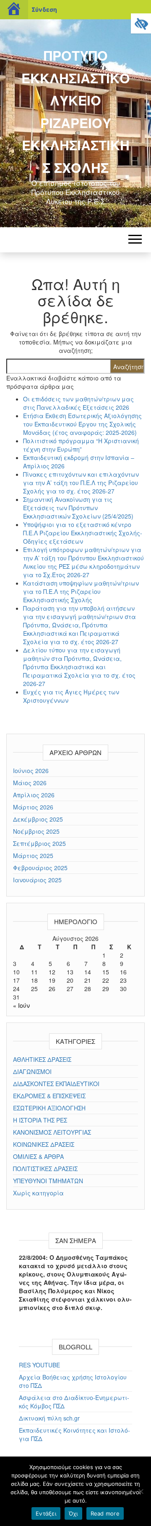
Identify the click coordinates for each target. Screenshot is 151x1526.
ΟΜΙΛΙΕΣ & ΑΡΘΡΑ (38, 1156)
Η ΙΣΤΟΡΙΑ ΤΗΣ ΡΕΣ (40, 1120)
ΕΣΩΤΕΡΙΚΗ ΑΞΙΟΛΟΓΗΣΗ (49, 1108)
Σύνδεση (44, 9)
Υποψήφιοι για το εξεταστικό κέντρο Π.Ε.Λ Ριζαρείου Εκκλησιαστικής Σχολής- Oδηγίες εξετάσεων (82, 532)
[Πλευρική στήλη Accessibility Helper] (141, 23)
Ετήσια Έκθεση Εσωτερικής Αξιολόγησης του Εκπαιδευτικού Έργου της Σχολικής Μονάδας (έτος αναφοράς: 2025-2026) (82, 424)
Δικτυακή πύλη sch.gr (49, 1418)
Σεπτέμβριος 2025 (39, 843)
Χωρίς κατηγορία (38, 1193)
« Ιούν (21, 1005)
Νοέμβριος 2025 (36, 831)
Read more (105, 1513)
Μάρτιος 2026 (33, 807)
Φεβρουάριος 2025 (40, 867)
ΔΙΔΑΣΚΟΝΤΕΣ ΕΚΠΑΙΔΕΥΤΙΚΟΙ (56, 1083)
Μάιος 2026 (30, 782)
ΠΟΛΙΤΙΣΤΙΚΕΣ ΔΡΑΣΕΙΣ (45, 1168)
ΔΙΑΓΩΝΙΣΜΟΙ (32, 1071)
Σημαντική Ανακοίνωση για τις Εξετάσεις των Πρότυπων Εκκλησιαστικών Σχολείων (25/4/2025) (78, 507)
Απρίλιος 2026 (34, 795)
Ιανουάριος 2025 (37, 880)
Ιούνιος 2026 (31, 770)
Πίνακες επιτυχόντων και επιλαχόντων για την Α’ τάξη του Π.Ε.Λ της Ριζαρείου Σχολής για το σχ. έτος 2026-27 (81, 482)
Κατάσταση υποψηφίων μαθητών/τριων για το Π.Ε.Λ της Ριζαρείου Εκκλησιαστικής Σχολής (81, 591)
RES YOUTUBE (39, 1365)
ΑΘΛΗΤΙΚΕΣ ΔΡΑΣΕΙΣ (42, 1059)
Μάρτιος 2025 (33, 855)
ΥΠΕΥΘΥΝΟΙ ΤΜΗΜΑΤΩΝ (48, 1181)
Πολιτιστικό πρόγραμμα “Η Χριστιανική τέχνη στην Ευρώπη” (81, 445)
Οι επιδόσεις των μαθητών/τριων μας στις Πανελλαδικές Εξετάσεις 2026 (78, 403)
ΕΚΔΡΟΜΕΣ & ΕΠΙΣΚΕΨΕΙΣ (49, 1096)
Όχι (73, 1513)
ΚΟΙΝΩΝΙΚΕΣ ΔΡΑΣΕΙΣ (43, 1144)
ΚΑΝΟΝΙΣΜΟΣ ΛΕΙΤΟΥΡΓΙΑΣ (52, 1132)
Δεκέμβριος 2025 (38, 819)
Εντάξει (46, 1513)
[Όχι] (140, 1491)
